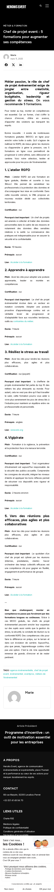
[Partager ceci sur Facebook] (6, 65)
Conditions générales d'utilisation (19, 831)
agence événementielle (21, 670)
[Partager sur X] (13, 65)
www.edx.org (17, 430)
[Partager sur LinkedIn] (20, 65)
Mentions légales (11, 824)
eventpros (29, 674)
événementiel (16, 674)
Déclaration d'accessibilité (15, 835)
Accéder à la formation (21, 262)
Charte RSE (8, 818)
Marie (13, 55)
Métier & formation (15, 25)
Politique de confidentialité (16, 827)
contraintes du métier (23, 321)
